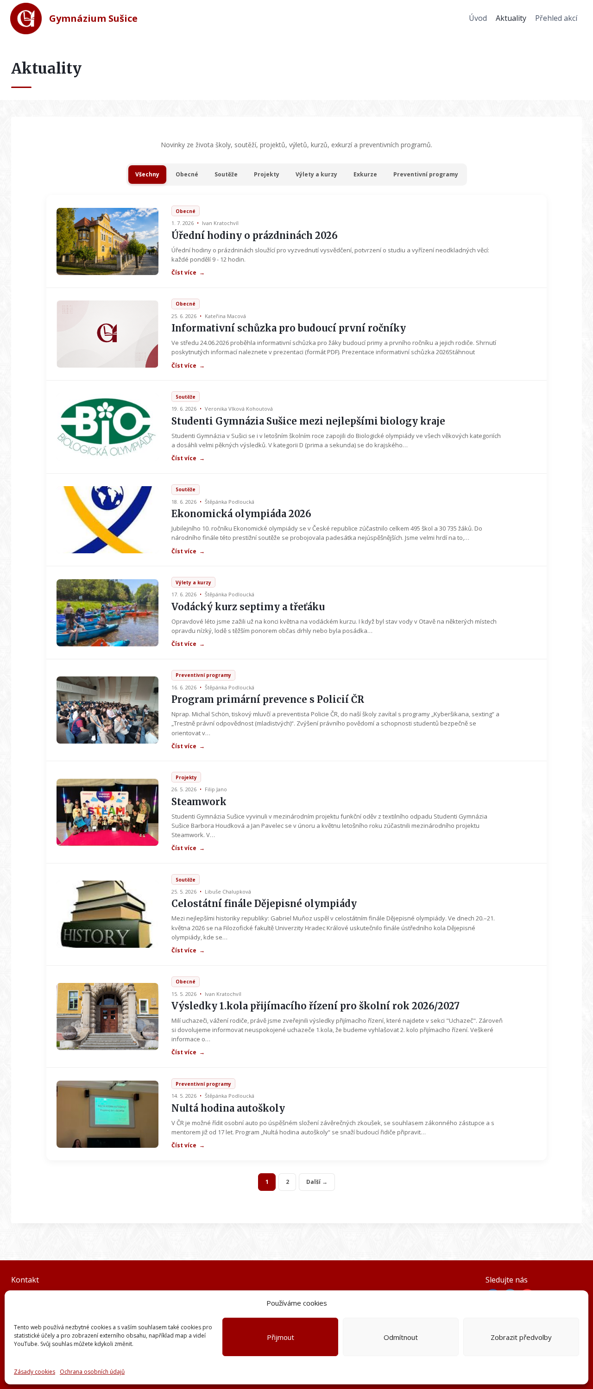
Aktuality (511, 18)
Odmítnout (401, 1337)
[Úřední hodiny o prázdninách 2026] (107, 241)
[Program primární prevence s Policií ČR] (107, 710)
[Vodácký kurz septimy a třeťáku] (107, 612)
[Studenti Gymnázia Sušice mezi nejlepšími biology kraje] (107, 427)
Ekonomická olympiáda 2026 (241, 513)
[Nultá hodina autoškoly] (107, 1114)
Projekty (266, 174)
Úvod (478, 18)
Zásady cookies (34, 1372)
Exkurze (365, 174)
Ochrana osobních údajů (92, 1372)
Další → (317, 1182)
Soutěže (226, 174)
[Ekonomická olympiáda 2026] (107, 519)
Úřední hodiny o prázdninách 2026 (254, 235)
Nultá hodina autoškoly (228, 1108)
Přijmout (280, 1337)
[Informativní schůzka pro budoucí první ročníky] (107, 334)
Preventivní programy (425, 174)
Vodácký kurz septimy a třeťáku (248, 607)
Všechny (147, 174)
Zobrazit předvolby (521, 1337)
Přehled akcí (556, 18)
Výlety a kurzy (316, 174)
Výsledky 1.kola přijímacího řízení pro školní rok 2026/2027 (315, 1006)
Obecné (187, 174)
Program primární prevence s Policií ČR (267, 699)
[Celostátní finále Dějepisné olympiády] (107, 914)
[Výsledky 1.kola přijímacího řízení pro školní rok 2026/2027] (107, 1016)
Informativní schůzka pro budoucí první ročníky (288, 328)
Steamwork (199, 801)
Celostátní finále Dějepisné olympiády (264, 903)
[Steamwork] (107, 812)
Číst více (188, 272)
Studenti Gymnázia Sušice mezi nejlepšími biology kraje (308, 421)
